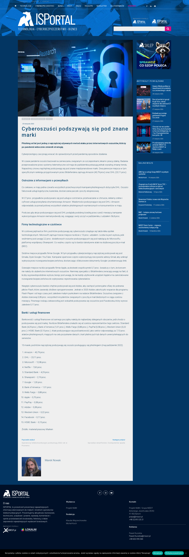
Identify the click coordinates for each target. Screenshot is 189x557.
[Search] (168, 28)
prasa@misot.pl (136, 517)
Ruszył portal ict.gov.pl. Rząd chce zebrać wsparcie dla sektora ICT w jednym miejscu (161, 102)
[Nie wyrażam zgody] (185, 553)
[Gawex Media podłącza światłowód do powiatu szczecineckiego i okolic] (143, 90)
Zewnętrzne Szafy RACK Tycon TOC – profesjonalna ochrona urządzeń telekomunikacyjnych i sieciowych (153, 186)
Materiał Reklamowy (145, 192)
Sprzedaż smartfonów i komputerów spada (106, 443)
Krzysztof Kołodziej (145, 205)
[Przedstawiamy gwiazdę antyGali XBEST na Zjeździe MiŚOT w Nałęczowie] (143, 147)
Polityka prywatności (174, 553)
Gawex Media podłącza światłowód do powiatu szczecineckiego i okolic (161, 88)
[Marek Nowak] (31, 466)
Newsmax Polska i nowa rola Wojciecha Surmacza (153, 200)
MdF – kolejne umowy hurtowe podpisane (150, 213)
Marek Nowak (53, 460)
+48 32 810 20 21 (136, 519)
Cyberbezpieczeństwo (38, 119)
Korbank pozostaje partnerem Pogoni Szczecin (159, 115)
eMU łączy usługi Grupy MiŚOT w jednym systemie (154, 173)
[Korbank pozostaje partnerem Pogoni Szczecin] (143, 117)
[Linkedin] (151, 6)
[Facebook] (146, 6)
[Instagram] (105, 493)
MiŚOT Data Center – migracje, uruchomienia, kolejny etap (150, 226)
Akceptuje (157, 553)
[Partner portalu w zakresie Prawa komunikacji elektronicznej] (161, 21)
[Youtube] (155, 6)
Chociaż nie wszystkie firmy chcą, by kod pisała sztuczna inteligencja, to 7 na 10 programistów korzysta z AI (161, 131)
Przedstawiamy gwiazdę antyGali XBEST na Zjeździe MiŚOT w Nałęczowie (161, 146)
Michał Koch (143, 178)
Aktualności (26, 119)
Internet (49, 119)
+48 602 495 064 (136, 539)
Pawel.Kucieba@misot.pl (140, 536)
